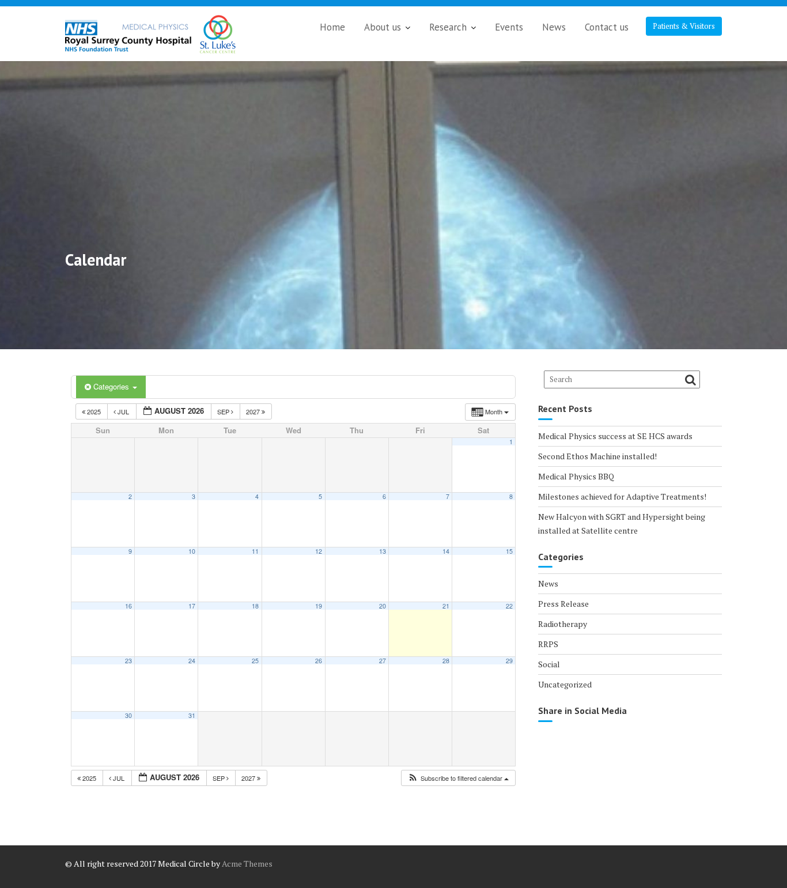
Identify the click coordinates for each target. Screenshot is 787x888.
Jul (123, 411)
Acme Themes (247, 863)
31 (191, 715)
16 (128, 606)
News (554, 27)
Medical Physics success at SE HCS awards (615, 435)
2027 (254, 411)
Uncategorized (565, 684)
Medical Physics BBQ (576, 476)
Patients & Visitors (684, 26)
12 (318, 551)
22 (509, 606)
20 (382, 606)
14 (445, 551)
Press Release (563, 603)
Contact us (607, 27)
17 (191, 606)
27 (382, 660)
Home (332, 27)
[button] (458, 778)
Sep (224, 411)
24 (191, 660)
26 (318, 660)
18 (255, 606)
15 (509, 551)
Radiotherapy (562, 623)
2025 (94, 411)
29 (509, 660)
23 (128, 660)
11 (255, 551)
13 (382, 551)
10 (191, 551)
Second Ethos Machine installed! (597, 456)
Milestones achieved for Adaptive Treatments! (622, 496)
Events (509, 27)
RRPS (548, 643)
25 (255, 660)
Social (549, 664)
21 (445, 606)
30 (128, 715)
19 (318, 606)
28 (445, 660)
